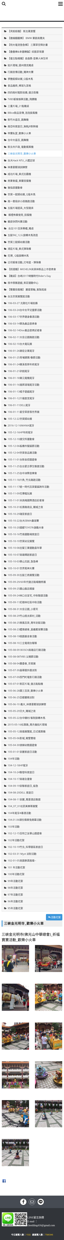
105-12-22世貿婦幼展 (20, 418)
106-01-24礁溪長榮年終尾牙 (23, 364)
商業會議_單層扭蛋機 (19, 180)
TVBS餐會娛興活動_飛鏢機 (22, 99)
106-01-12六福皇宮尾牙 (21, 398)
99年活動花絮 (15, 881)
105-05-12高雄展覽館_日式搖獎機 (26, 731)
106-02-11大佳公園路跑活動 (23, 337)
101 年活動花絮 (16, 867)
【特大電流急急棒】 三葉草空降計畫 (28, 44)
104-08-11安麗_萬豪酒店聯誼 (24, 799)
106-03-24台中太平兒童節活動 (25, 310)
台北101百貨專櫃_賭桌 (21, 228)
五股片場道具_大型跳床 (20, 208)
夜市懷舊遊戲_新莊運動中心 (23, 282)
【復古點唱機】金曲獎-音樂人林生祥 (28, 58)
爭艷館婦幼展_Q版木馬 (20, 78)
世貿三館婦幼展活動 (19, 242)
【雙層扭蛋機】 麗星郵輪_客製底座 (27, 289)
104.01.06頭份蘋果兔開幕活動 (25, 819)
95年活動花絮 (15, 908)
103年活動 (14, 826)
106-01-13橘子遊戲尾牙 (21, 391)
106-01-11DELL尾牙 (19, 405)
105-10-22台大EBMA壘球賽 (23, 520)
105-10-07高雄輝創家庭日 (22, 554)
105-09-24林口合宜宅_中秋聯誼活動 (28, 595)
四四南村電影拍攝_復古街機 (23, 92)
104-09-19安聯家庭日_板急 (23, 785)
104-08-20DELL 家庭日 (20, 792)
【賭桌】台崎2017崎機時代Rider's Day (29, 275)
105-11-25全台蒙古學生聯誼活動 (26, 466)
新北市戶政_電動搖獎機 (20, 146)
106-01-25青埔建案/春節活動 (24, 357)
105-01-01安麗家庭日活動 (22, 751)
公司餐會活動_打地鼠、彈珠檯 (24, 262)
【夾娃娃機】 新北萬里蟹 (21, 31)
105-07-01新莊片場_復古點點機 (25, 683)
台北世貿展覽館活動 (19, 296)
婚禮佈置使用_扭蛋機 (20, 214)
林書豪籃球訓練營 (17, 167)
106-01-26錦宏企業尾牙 (21, 350)
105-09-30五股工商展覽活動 (23, 575)
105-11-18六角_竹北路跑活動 (24, 479)
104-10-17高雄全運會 (20, 779)
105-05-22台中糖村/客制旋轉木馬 (26, 717)
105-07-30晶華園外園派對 (22, 670)
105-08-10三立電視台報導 (22, 643)
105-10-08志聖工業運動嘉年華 (25, 547)
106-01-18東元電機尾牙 (21, 378)
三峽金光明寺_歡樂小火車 (22, 153)
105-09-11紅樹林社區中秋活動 (25, 602)
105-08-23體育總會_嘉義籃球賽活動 (28, 629)
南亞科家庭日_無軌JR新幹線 (23, 126)
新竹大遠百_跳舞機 (18, 119)
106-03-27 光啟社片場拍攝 (23, 303)
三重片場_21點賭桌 (18, 106)
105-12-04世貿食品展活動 (22, 452)
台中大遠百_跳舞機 (18, 140)
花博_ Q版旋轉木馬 (18, 255)
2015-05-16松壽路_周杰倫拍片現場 (27, 724)
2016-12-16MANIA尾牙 (21, 425)
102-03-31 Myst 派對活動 (22, 853)
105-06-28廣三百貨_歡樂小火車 (25, 690)
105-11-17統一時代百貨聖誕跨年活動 (28, 486)
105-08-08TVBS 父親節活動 (23, 656)
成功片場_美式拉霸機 (19, 174)
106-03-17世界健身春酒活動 (23, 316)
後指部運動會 (15, 187)
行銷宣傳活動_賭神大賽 (20, 72)
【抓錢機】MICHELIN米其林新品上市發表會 (32, 269)
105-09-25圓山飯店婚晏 (21, 588)
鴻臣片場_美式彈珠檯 (19, 248)
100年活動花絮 (16, 874)
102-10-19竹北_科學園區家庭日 (25, 847)
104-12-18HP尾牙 (18, 765)
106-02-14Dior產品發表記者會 (25, 330)
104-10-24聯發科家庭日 (21, 772)
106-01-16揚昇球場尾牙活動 (23, 384)
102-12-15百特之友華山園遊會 (25, 833)
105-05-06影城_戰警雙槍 (22, 738)
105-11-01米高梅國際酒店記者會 (26, 500)
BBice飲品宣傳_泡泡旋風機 (22, 112)
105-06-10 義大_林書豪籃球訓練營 (27, 704)
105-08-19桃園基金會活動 (22, 636)
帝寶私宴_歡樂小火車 (19, 133)
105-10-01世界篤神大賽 (21, 568)
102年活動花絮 (16, 840)
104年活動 (14, 758)
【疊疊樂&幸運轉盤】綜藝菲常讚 (26, 51)
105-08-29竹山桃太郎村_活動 (24, 615)
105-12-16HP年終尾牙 (20, 432)
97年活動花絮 (15, 894)
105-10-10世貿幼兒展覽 (21, 541)
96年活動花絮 (15, 901)
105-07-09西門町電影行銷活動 (25, 677)
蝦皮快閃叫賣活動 (17, 221)
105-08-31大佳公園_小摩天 (23, 609)
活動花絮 (56, 917)
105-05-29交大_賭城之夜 (22, 711)
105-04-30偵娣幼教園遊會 (22, 745)
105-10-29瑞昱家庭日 (20, 513)
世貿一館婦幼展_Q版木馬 (21, 194)
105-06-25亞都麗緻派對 (21, 697)
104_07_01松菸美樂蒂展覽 (23, 806)
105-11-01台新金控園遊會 (22, 459)
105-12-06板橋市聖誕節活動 (23, 446)
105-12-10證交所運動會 (21, 439)
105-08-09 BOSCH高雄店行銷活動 (27, 649)
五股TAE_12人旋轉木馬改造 (23, 235)
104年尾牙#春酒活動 (19, 813)
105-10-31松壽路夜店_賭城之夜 (25, 507)
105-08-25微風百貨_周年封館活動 (26, 622)
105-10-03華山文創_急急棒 (23, 561)
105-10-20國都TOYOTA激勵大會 (26, 527)
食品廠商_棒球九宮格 (19, 85)
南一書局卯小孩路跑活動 (21, 201)
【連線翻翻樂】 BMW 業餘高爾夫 (26, 38)
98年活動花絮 (15, 887)
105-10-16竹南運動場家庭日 (23, 534)
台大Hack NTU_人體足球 (21, 160)
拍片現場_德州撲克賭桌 (20, 65)
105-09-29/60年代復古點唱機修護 (27, 581)
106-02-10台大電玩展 (20, 343)
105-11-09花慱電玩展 (20, 493)
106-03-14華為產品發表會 (22, 323)
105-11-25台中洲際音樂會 (22, 473)
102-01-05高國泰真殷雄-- (22, 860)
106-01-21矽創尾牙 (19, 371)
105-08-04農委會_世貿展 (22, 663)
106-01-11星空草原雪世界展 (23, 411)
